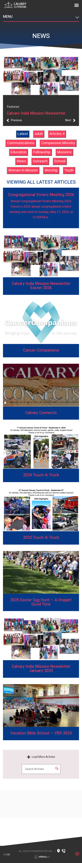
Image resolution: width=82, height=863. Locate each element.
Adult (39, 134)
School (59, 161)
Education (18, 152)
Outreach (40, 161)
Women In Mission (23, 170)
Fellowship (41, 152)
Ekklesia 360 (42, 857)
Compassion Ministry (58, 143)
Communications (20, 143)
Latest (23, 134)
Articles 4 (57, 134)
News (21, 161)
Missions (64, 152)
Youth (69, 170)
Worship (51, 170)
